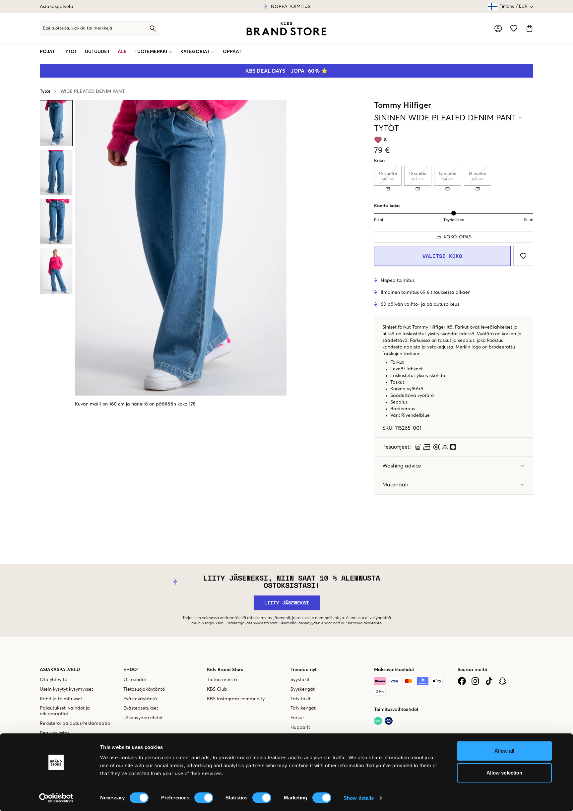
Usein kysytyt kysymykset (66, 689)
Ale (122, 51)
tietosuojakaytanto (365, 623)
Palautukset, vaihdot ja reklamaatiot (65, 711)
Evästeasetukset (140, 708)
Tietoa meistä (222, 679)
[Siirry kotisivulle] (286, 28)
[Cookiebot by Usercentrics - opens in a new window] (56, 798)
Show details (359, 798)
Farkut (297, 718)
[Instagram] (475, 681)
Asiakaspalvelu (56, 6)
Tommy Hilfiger (402, 105)
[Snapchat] (502, 681)
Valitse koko (442, 256)
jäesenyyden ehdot (314, 623)
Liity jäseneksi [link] (286, 602)
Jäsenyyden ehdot (143, 718)
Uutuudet (97, 51)
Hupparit (300, 727)
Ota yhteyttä (54, 679)
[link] (286, 28)
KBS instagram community (236, 699)
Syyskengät (302, 689)
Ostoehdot (134, 679)
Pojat (47, 51)
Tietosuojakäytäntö (144, 689)
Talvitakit (300, 699)
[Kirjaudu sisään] (498, 28)
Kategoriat (195, 51)
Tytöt (70, 51)
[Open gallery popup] (180, 248)
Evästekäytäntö (140, 699)
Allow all (504, 751)
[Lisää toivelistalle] (523, 256)
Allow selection (504, 773)
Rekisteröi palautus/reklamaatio (75, 723)
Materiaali (395, 484)
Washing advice (401, 465)
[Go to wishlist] (514, 28)
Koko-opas (458, 237)
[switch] (203, 797)
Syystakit (300, 679)
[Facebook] (462, 681)
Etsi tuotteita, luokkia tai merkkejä (77, 28)
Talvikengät (303, 708)
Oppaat (232, 51)
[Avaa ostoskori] (529, 28)
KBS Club (217, 689)
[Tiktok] (489, 681)
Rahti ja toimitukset (61, 699)
